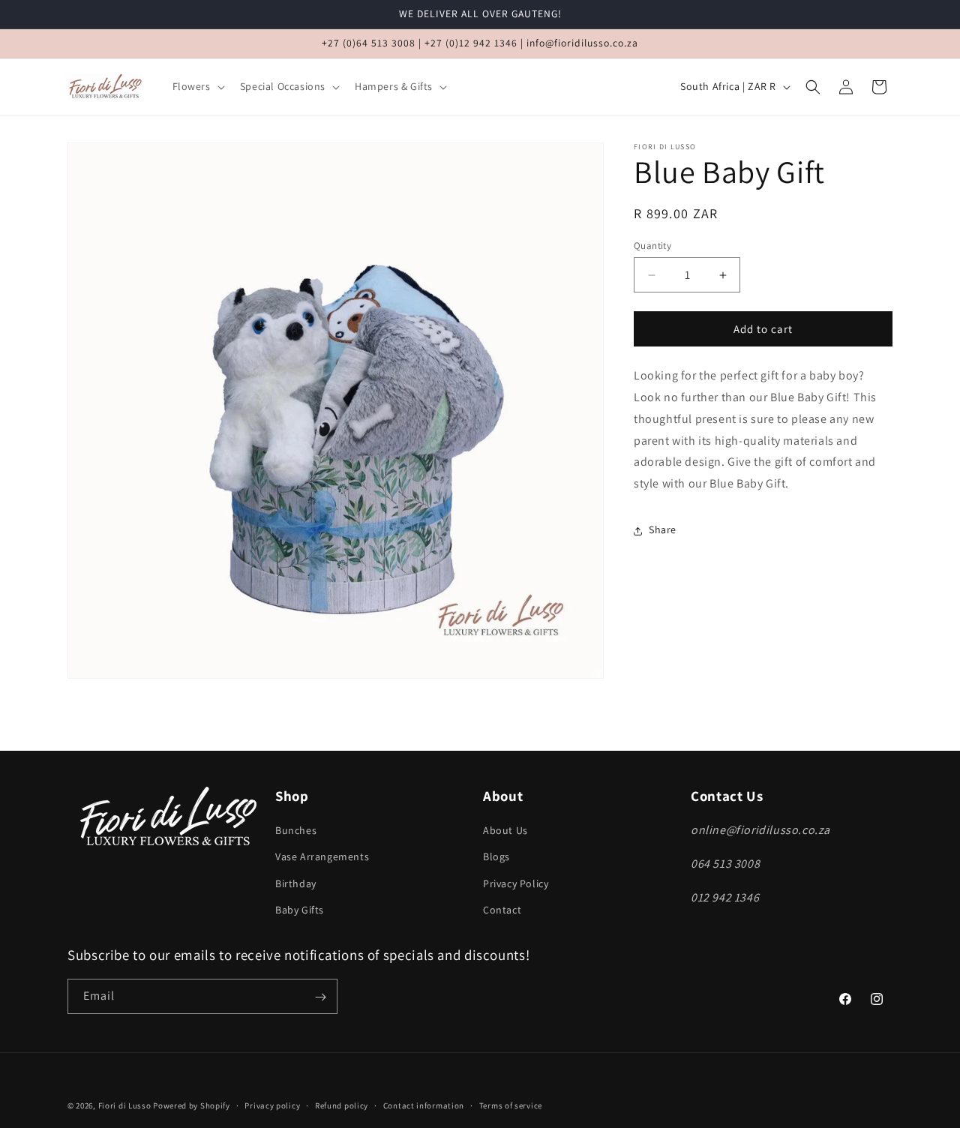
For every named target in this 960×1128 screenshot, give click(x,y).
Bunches (295, 831)
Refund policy (341, 1105)
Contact (502, 909)
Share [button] (662, 530)
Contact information (423, 1105)
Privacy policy (272, 1105)
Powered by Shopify (191, 1105)
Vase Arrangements (322, 857)
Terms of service (510, 1105)
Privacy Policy (515, 883)
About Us (505, 831)
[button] (197, 86)
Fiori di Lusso (125, 1105)
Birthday (295, 883)
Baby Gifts (299, 909)
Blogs (496, 857)
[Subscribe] (320, 997)
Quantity (652, 245)
